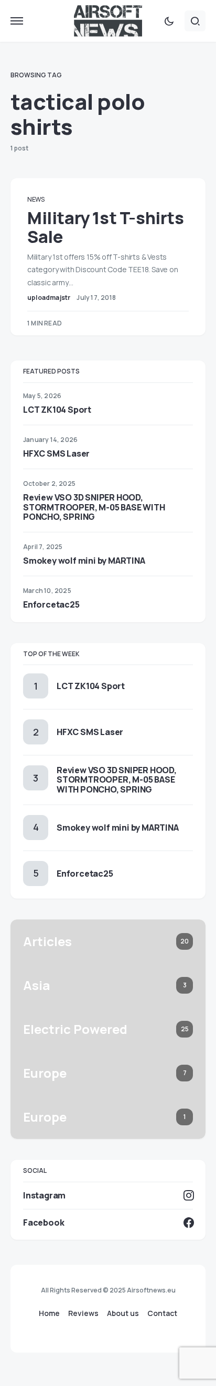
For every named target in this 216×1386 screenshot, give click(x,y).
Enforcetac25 (51, 604)
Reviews (83, 1313)
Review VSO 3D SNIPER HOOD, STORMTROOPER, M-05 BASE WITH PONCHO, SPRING (94, 507)
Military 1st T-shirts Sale (105, 227)
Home (49, 1313)
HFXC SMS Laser (56, 453)
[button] (16, 21)
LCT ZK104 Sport (57, 409)
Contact (162, 1313)
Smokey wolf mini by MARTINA (84, 560)
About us (123, 1313)
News (36, 199)
